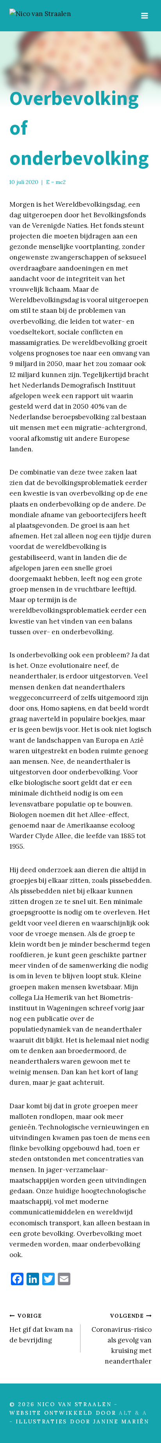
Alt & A (133, 1412)
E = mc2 (56, 182)
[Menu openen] (144, 15)
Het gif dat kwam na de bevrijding (41, 1328)
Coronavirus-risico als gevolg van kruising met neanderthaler (121, 1338)
